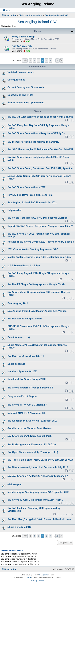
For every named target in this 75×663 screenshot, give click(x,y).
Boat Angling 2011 (17, 303)
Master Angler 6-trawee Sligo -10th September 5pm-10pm (39, 257)
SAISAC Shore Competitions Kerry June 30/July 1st (36, 133)
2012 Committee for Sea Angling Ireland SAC (32, 249)
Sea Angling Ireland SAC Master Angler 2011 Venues (36, 311)
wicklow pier (14, 484)
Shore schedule (16, 363)
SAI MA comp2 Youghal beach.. (25, 318)
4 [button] (46, 60)
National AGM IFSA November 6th (26, 413)
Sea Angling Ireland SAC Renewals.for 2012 (32, 202)
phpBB (28, 577)
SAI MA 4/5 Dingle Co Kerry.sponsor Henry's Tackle (36, 284)
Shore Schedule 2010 (19, 527)
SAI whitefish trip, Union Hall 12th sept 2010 (32, 420)
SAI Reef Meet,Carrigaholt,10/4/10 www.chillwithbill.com (39, 519)
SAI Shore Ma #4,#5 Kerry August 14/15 (29, 436)
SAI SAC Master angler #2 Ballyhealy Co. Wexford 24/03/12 (40, 149)
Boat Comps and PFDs (20, 95)
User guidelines (16, 79)
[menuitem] (6, 10)
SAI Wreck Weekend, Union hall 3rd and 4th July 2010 (37, 467)
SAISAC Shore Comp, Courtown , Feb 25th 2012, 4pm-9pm (40, 168)
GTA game (43, 575)
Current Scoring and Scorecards (25, 87)
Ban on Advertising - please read (25, 102)
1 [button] (34, 60)
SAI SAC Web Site (22, 46)
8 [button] (57, 60)
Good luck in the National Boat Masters (29, 428)
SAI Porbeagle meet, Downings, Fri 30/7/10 (31, 444)
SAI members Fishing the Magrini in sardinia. (33, 141)
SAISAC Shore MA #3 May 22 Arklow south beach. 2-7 (37, 476)
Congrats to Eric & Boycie (22, 396)
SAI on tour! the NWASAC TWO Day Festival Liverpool (37, 217)
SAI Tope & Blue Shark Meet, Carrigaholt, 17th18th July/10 (40, 459)
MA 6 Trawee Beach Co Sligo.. (24, 265)
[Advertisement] (37, 623)
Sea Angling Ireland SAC (37, 22)
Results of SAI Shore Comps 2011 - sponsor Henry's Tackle (40, 241)
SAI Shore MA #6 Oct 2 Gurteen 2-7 (27, 404)
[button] (25, 60)
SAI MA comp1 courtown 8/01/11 (25, 356)
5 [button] (50, 60)
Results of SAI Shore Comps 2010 (26, 379)
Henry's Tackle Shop (23, 36)
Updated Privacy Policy (20, 72)
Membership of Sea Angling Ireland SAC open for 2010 (38, 492)
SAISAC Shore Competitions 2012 (26, 187)
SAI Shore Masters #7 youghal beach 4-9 (30, 387)
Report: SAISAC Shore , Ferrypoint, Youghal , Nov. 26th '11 (40, 226)
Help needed (14, 210)
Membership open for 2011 (22, 371)
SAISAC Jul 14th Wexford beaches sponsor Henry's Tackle (40, 116)
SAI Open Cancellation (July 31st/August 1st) (32, 452)
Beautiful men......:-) (18, 337)
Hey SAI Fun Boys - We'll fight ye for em (30, 195)
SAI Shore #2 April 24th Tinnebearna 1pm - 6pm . (35, 499)
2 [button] (38, 60)
